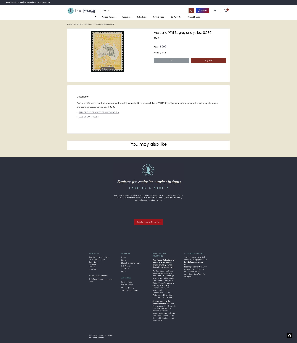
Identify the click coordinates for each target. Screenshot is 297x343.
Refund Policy (127, 285)
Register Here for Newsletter (148, 222)
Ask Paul (204, 11)
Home (69, 24)
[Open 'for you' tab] (289, 335)
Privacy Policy (127, 282)
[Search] (191, 10)
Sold (171, 61)
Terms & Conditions (129, 290)
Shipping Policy (127, 288)
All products (78, 24)
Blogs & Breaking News (130, 263)
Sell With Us (126, 266)
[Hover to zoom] (107, 51)
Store (123, 260)
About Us (125, 269)
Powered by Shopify (96, 338)
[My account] (215, 11)
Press (123, 272)
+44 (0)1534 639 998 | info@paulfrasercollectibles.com (28, 2)
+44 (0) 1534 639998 (98, 275)
